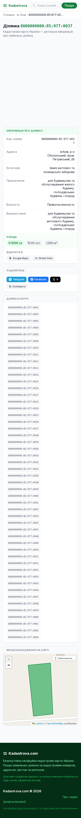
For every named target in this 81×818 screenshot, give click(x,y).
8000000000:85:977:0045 (23, 523)
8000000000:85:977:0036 (23, 475)
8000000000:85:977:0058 (23, 603)
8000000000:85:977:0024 (23, 408)
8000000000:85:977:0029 (23, 442)
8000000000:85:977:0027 (23, 428)
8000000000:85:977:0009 (23, 341)
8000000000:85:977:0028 (23, 435)
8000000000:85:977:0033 (23, 455)
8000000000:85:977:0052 (23, 563)
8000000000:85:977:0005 (23, 334)
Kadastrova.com (23, 753)
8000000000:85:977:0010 (23, 348)
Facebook (40, 279)
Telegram (18, 279)
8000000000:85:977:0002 (23, 314)
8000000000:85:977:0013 (23, 368)
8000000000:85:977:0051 (23, 556)
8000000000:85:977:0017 (23, 395)
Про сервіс (70, 797)
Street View (45, 258)
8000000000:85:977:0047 (23, 529)
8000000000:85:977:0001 (23, 307)
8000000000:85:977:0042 (23, 509)
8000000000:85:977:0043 (23, 516)
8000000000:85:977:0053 (23, 570)
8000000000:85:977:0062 (23, 630)
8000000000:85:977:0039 (23, 489)
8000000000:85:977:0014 (23, 374)
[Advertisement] (40, 82)
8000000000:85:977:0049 (23, 543)
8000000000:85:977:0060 (23, 617)
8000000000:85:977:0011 (23, 354)
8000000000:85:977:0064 (23, 637)
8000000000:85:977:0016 (23, 388)
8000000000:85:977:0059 (23, 610)
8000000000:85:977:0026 (23, 422)
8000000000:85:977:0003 (23, 321)
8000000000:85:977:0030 (23, 448)
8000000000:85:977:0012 (23, 361)
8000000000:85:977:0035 (23, 469)
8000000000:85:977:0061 (23, 623)
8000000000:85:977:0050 (23, 549)
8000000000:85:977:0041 (23, 502)
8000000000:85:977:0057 (23, 597)
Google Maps (21, 258)
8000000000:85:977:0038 (23, 482)
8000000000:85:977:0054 (23, 576)
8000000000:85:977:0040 (23, 496)
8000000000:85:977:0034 (23, 462)
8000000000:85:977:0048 (23, 536)
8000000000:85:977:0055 (23, 583)
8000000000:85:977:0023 (23, 401)
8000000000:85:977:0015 (23, 381)
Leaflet (38, 723)
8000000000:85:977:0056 (23, 590)
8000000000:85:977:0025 (23, 415)
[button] (9, 659)
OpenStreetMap (55, 723)
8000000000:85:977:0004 (23, 327)
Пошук (69, 5)
